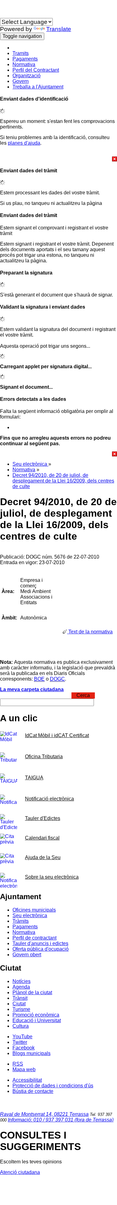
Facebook (23, 1047)
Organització (26, 75)
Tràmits (20, 921)
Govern (20, 81)
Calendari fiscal (42, 837)
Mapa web (24, 1069)
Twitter (19, 1042)
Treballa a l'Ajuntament (37, 86)
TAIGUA (34, 777)
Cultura (20, 1026)
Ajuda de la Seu (43, 857)
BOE (39, 679)
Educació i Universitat (36, 1020)
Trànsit (19, 998)
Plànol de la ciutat (32, 992)
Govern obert (26, 954)
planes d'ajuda (24, 143)
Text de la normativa (90, 631)
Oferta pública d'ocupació (40, 949)
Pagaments (25, 58)
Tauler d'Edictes (42, 818)
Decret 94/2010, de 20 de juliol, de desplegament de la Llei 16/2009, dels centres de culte (63, 481)
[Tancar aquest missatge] (58, 158)
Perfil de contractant (34, 937)
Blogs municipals (31, 1053)
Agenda (21, 987)
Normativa (23, 64)
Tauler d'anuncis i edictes (40, 943)
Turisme (21, 1009)
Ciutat (19, 1003)
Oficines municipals (34, 910)
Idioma (7, 15)
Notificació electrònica (49, 798)
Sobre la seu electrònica (52, 877)
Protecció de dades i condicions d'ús (52, 1085)
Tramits (20, 53)
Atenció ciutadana (20, 1172)
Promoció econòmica (35, 1014)
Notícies (21, 981)
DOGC (57, 679)
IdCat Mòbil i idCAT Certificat (57, 735)
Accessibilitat (27, 1080)
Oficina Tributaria (44, 756)
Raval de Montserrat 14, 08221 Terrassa (44, 1114)
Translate (58, 29)
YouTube (22, 1036)
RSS (17, 1064)
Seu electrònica (30, 464)
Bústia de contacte (32, 1091)
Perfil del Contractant (35, 70)
